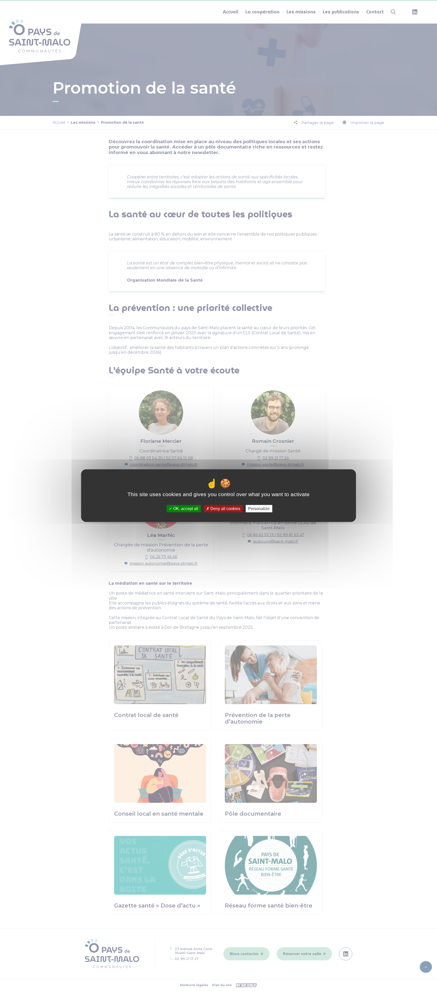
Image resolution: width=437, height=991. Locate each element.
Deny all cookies (224, 508)
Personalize (259, 508)
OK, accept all (185, 508)
